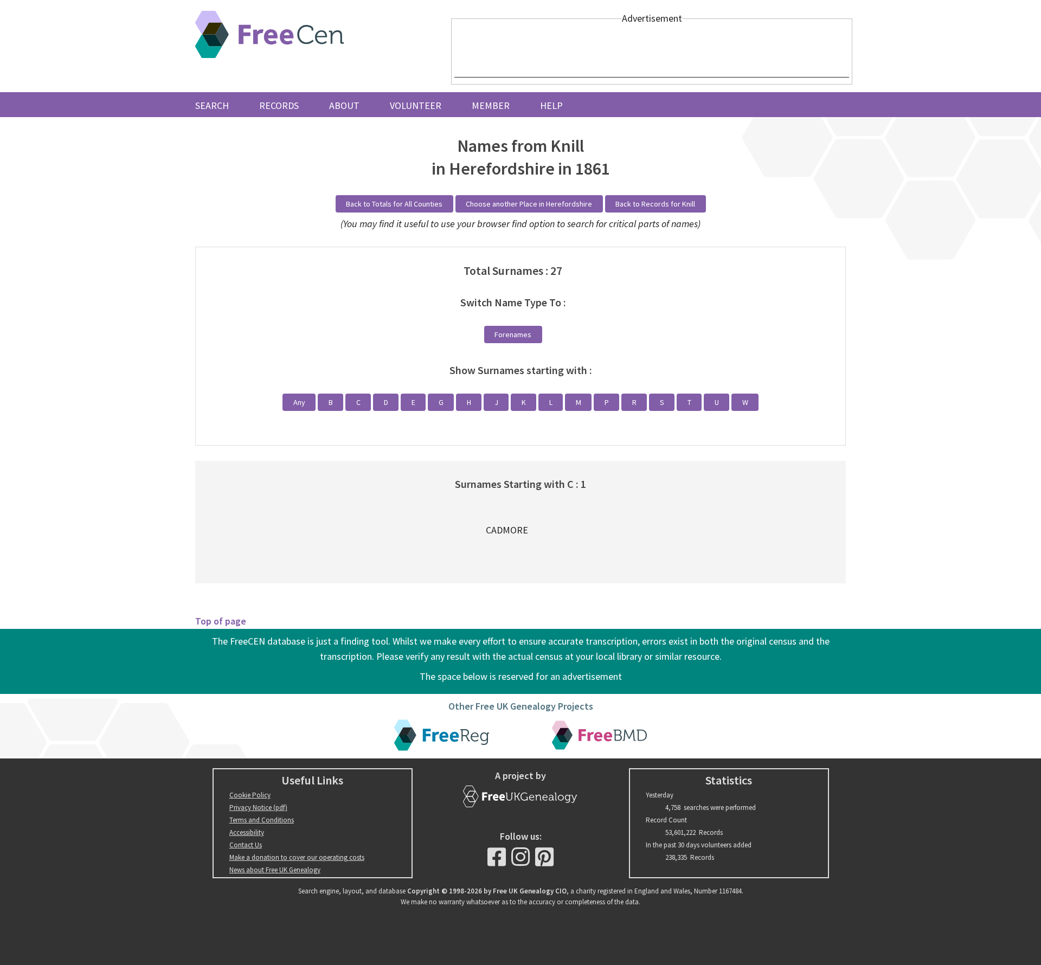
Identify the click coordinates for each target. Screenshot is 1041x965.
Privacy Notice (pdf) (258, 807)
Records (279, 105)
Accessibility (246, 832)
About (344, 105)
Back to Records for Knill (655, 204)
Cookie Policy (250, 795)
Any (299, 402)
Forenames (512, 334)
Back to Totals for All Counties (394, 204)
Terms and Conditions (261, 820)
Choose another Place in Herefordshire (529, 204)
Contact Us (245, 845)
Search (212, 105)
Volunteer (415, 105)
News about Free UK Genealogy (274, 869)
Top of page (220, 621)
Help (551, 105)
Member (491, 105)
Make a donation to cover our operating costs (296, 857)
